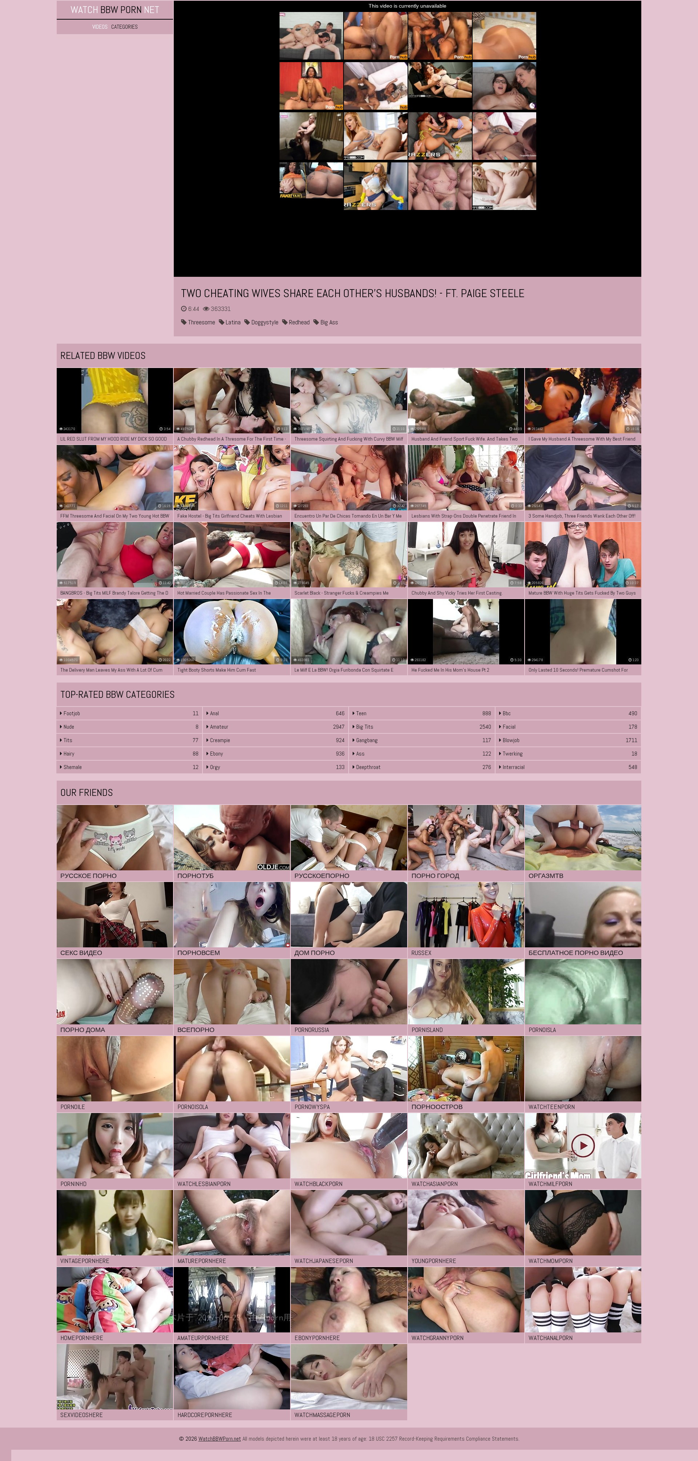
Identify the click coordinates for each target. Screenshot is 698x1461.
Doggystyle (264, 322)
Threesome (200, 322)
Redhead (299, 322)
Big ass (328, 322)
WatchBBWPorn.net (219, 1438)
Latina (232, 322)
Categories (124, 27)
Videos (100, 27)
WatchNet (115, 9)
